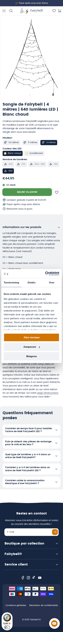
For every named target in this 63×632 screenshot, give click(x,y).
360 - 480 (39, 164)
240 (10, 164)
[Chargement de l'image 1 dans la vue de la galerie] (30, 95)
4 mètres (51, 142)
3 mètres (32, 142)
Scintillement (36, 153)
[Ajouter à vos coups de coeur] (56, 192)
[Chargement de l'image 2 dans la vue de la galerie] (33, 95)
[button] (4, 10)
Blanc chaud (14, 153)
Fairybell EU (35, 620)
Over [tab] (51, 282)
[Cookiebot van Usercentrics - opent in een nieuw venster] (45, 273)
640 (10, 171)
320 (23, 164)
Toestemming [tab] (11, 282)
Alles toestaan (32, 337)
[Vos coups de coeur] (54, 10)
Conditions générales (15, 605)
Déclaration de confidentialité (43, 605)
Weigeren (31, 356)
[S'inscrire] (55, 532)
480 (56, 164)
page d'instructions (47, 393)
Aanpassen (29, 346)
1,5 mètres (14, 142)
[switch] (7, 627)
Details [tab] (32, 282)
